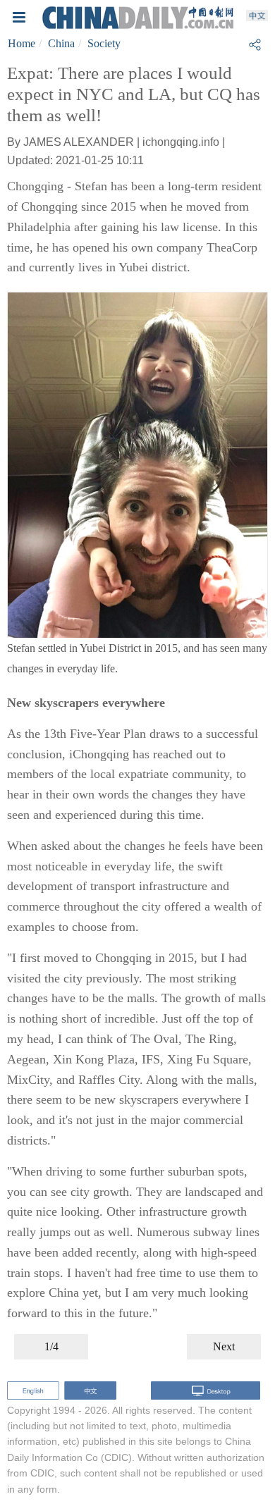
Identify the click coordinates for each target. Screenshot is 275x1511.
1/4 (51, 1346)
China (61, 43)
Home (21, 43)
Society (104, 43)
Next (224, 1346)
